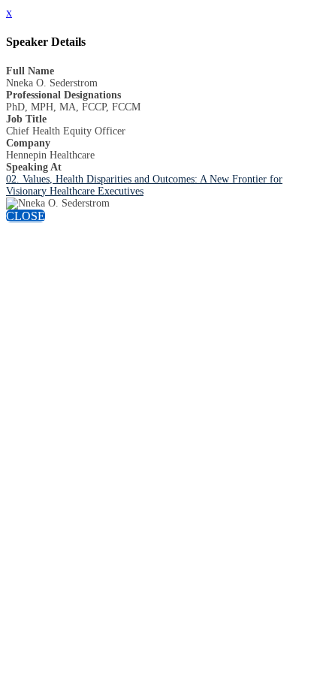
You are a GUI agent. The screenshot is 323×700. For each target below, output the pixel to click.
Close (25, 216)
